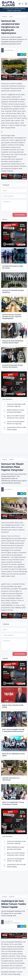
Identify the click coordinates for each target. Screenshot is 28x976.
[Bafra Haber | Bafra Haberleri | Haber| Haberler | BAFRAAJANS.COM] (9, 3)
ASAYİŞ (11, 16)
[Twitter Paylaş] (21, 54)
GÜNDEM (11, 459)
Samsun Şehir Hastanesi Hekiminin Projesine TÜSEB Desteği (14, 9)
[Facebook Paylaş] (18, 54)
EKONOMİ (11, 896)
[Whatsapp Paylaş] (24, 54)
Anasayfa (4, 16)
